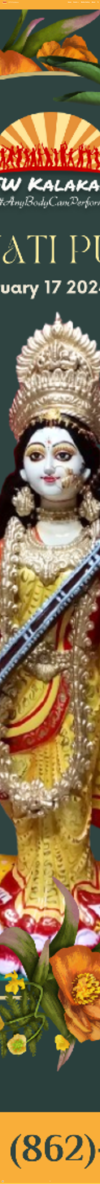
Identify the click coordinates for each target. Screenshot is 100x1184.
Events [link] (75, 2)
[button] (98, 2)
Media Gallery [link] (85, 2)
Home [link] (69, 2)
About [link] (93, 2)
